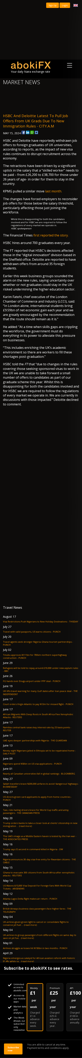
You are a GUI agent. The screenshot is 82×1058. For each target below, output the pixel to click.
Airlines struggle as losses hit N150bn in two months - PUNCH (35, 948)
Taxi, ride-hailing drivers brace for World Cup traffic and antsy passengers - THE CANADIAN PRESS (36, 811)
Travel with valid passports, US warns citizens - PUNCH (32, 631)
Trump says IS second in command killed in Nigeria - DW (33, 849)
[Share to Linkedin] (27, 132)
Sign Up (53, 5)
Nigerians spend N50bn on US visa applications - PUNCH (32, 763)
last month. (53, 191)
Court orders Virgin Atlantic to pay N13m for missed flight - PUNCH (38, 704)
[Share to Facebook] (23, 132)
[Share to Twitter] (36, 132)
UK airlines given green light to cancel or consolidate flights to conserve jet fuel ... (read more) (36, 923)
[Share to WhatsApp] (32, 132)
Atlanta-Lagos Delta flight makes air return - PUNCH (30, 898)
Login (65, 5)
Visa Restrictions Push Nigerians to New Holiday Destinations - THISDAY (40, 621)
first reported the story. (50, 235)
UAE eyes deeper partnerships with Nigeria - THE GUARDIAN (35, 740)
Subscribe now (13, 1049)
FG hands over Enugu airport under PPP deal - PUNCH (31, 681)
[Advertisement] (41, 30)
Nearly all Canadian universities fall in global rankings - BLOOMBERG (39, 773)
